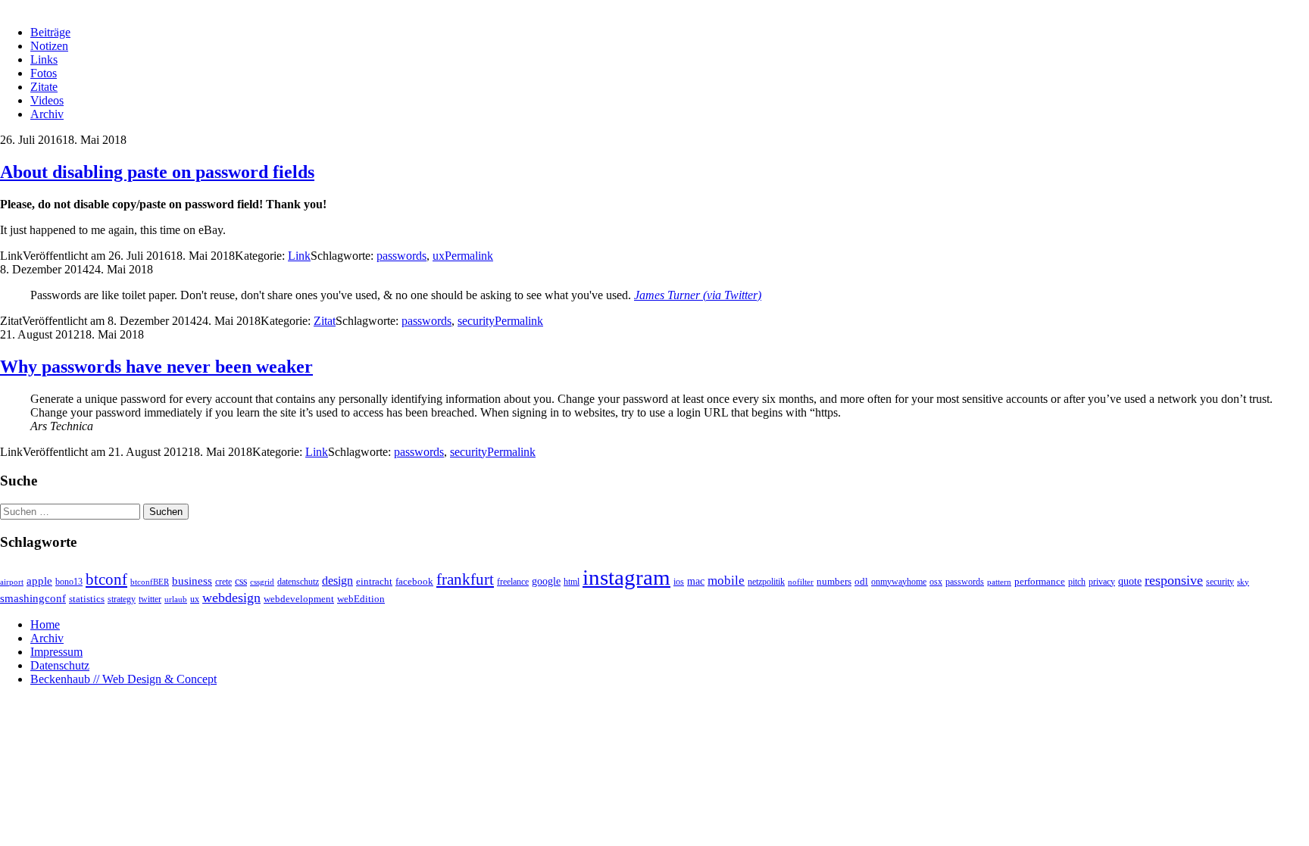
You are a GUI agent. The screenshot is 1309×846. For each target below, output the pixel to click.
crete (223, 582)
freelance (513, 582)
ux (439, 255)
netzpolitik (766, 582)
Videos (47, 100)
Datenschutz (59, 665)
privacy (1102, 582)
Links (44, 59)
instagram (626, 577)
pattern (999, 582)
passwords (401, 255)
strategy (122, 599)
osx (935, 582)
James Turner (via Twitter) (697, 295)
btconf (106, 579)
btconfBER (149, 582)
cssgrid (262, 582)
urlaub (175, 599)
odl (861, 581)
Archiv (47, 114)
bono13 (69, 582)
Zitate (44, 86)
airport (11, 582)
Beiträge (50, 32)
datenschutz (298, 582)
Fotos (43, 73)
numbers (834, 581)
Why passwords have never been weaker (156, 366)
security (476, 320)
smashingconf (33, 598)
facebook (414, 581)
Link (299, 255)
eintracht (374, 581)
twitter (150, 599)
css (241, 581)
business (192, 580)
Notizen (49, 45)
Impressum (56, 651)
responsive (1174, 580)
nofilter (801, 582)
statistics (87, 599)
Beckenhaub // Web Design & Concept (123, 679)
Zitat (325, 320)
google (546, 581)
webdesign (231, 597)
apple (39, 581)
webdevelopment (299, 599)
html (572, 582)
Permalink (469, 255)
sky (1243, 582)
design (337, 580)
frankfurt (465, 579)
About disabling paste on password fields (157, 172)
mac (695, 581)
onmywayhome (898, 582)
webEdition (361, 599)
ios (678, 582)
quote (1130, 581)
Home (45, 624)
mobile (726, 580)
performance (1039, 581)
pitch (1077, 582)
